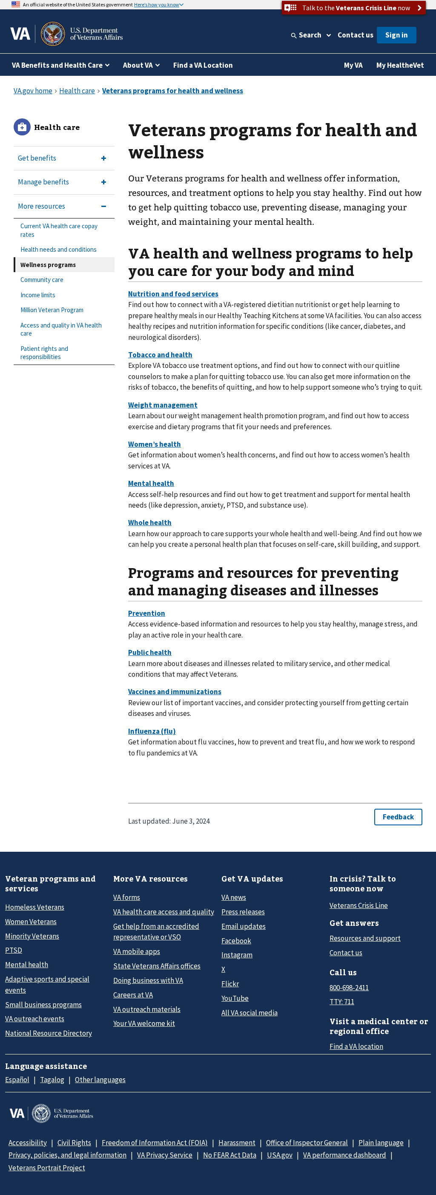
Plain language (381, 1142)
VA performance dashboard (344, 1155)
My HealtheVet (400, 65)
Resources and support (365, 938)
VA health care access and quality (163, 911)
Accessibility (28, 1142)
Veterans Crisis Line (359, 905)
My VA (353, 65)
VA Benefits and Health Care (57, 65)
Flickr (230, 983)
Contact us (355, 35)
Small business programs (43, 1004)
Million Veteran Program (51, 310)
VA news (233, 897)
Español (17, 1079)
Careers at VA (133, 995)
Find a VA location (356, 1046)
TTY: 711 (342, 1001)
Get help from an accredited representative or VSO (156, 932)
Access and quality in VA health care (61, 329)
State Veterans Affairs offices (157, 966)
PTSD (13, 950)
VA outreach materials (147, 1009)
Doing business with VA (148, 980)
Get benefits (37, 158)
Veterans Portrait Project (47, 1167)
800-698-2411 (349, 987)
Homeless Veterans (34, 907)
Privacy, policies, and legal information (67, 1155)
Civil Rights (74, 1142)
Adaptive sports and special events (47, 984)
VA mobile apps (136, 951)
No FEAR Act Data (229, 1155)
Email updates (243, 926)
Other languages (100, 1079)
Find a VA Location (203, 65)
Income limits (37, 295)
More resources (41, 206)
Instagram (236, 954)
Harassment (236, 1142)
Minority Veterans (32, 936)
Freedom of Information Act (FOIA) (155, 1142)
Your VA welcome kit (144, 1023)
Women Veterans (31, 921)
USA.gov (280, 1155)
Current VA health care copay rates (59, 230)
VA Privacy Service (164, 1155)
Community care (41, 280)
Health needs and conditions (58, 249)
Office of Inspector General (307, 1142)
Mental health (26, 964)
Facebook (236, 940)
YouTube (235, 998)
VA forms (126, 897)
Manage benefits (43, 182)
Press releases (243, 911)
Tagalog (52, 1079)
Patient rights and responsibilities (44, 353)
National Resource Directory (48, 1033)
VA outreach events (34, 1018)
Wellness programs (48, 265)
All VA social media (249, 1012)
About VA (138, 65)
